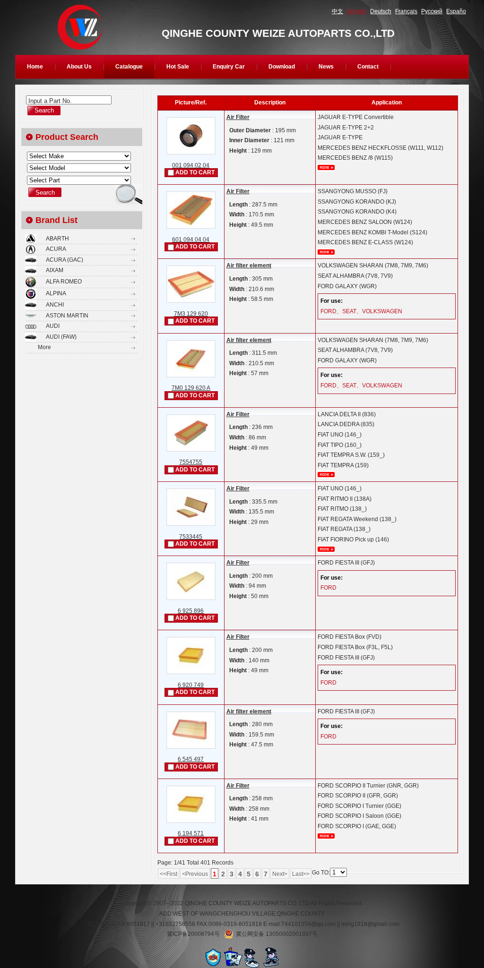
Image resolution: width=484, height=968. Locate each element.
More (44, 347)
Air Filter (238, 117)
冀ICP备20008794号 (193, 934)
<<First (168, 874)
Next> (279, 874)
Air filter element (248, 265)
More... (326, 167)
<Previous (195, 874)
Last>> (301, 874)
